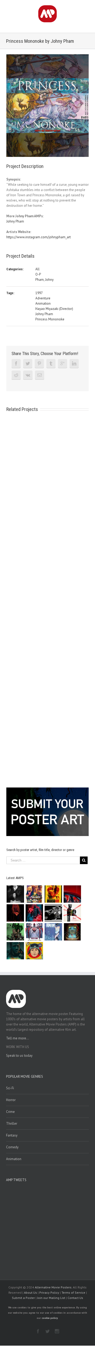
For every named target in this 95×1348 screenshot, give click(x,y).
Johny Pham (15, 221)
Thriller (11, 1123)
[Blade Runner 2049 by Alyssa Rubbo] (15, 950)
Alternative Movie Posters (53, 1287)
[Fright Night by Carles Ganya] (53, 912)
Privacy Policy (49, 1292)
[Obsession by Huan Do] (72, 894)
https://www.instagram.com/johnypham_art (38, 237)
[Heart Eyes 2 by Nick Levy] (34, 912)
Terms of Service (73, 1292)
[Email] (39, 375)
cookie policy (50, 1318)
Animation (43, 303)
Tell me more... (17, 1038)
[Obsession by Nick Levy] (53, 894)
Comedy (12, 1147)
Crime (10, 1111)
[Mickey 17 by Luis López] (34, 950)
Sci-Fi (10, 1088)
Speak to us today (19, 1055)
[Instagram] (57, 1331)
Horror (11, 1100)
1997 (39, 293)
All (37, 269)
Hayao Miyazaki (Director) (54, 308)
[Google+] (62, 363)
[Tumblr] (50, 363)
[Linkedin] (74, 363)
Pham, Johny (44, 279)
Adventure (42, 298)
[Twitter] (27, 363)
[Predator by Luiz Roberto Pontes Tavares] (15, 931)
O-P (38, 274)
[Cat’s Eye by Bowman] (72, 931)
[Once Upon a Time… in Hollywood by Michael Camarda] (34, 894)
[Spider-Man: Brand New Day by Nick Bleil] (34, 931)
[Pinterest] (39, 363)
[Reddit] (16, 375)
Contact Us (75, 1298)
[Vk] (27, 375)
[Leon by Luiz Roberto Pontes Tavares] (72, 912)
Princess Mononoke (49, 319)
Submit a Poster (23, 1298)
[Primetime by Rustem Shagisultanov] (53, 931)
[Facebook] (16, 363)
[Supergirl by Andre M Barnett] (15, 912)
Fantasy (11, 1135)
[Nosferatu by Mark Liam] (15, 894)
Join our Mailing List (51, 1298)
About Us (30, 1292)
